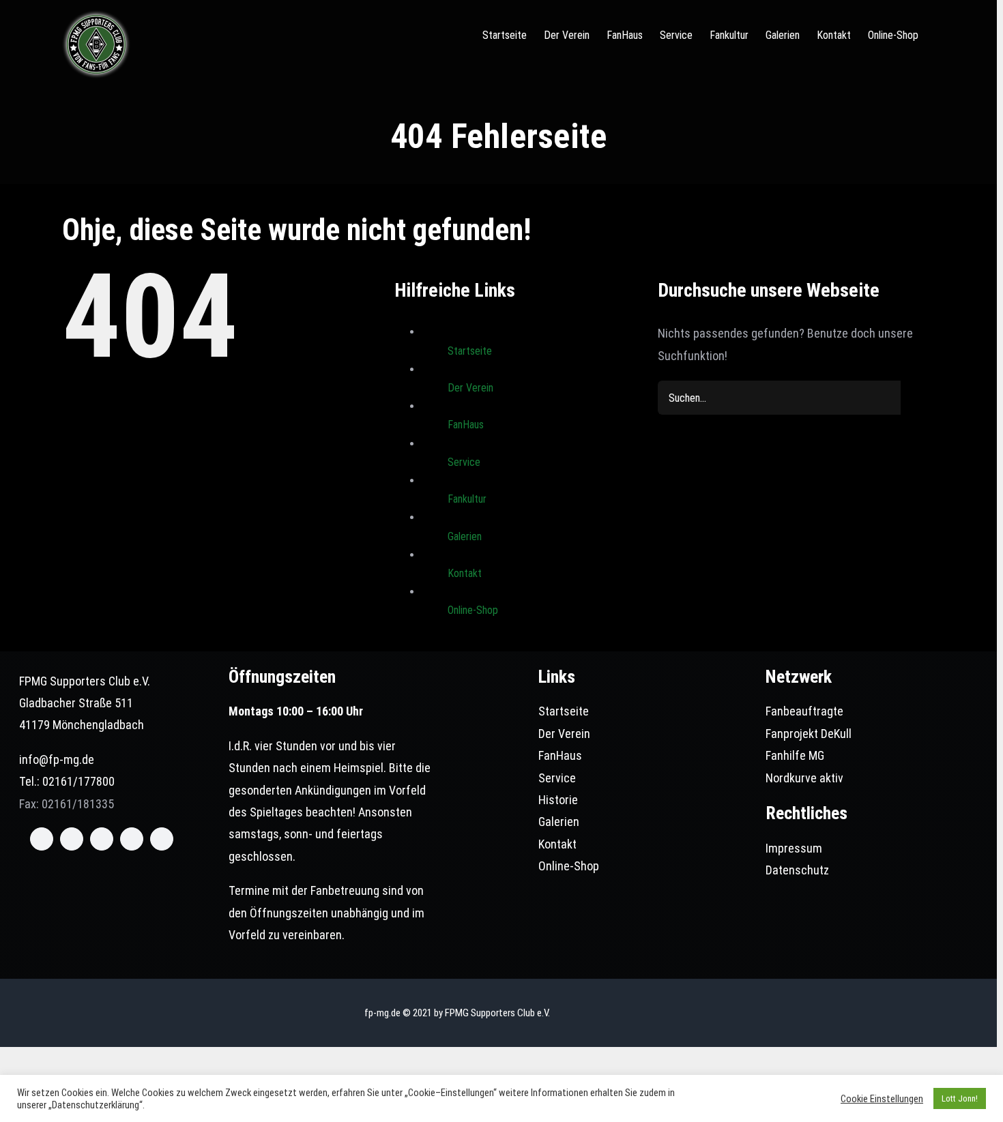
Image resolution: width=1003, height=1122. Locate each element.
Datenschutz (797, 870)
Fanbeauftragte (804, 711)
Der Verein (470, 387)
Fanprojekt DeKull (809, 733)
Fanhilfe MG (795, 755)
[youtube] (131, 839)
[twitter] (71, 839)
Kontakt (465, 573)
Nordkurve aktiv (804, 778)
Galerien (465, 536)
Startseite (470, 350)
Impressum (794, 848)
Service (464, 462)
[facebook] (41, 839)
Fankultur (467, 498)
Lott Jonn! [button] (960, 1098)
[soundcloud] (161, 839)
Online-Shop (473, 610)
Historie (558, 800)
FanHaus (466, 424)
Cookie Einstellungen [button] (882, 1099)
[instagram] (101, 839)
